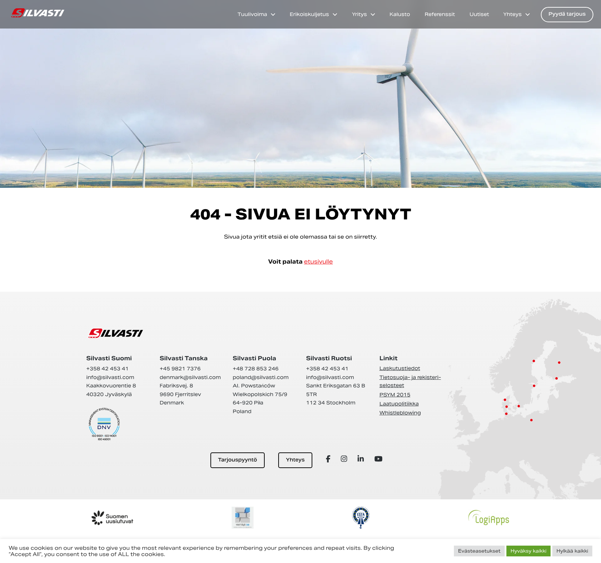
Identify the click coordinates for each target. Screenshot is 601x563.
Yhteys (512, 14)
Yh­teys (295, 460)
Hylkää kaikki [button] (572, 551)
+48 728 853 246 (256, 368)
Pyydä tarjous (567, 14)
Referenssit (440, 14)
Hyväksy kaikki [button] (528, 551)
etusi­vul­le (318, 261)
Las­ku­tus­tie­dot (399, 368)
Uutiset (479, 14)
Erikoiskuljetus (309, 14)
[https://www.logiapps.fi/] (489, 517)
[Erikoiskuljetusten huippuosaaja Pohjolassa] (37, 12)
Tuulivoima (252, 14)
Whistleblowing (400, 413)
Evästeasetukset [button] (479, 551)
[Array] (329, 459)
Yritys (359, 14)
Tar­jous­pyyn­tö (237, 460)
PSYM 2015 (394, 395)
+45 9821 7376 (180, 368)
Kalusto (400, 14)
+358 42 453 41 (107, 368)
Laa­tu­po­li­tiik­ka (399, 404)
